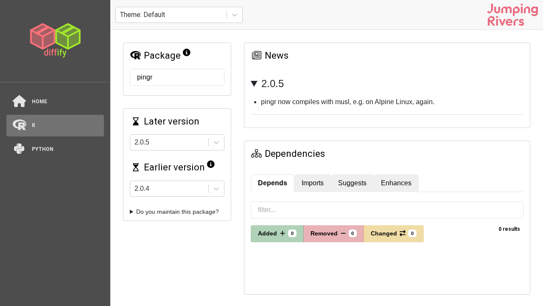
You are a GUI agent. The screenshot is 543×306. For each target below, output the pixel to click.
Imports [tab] (313, 183)
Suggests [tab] (352, 183)
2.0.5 (272, 83)
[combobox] (121, 15)
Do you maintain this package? (177, 211)
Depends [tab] (272, 183)
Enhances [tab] (396, 183)
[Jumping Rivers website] (512, 14)
